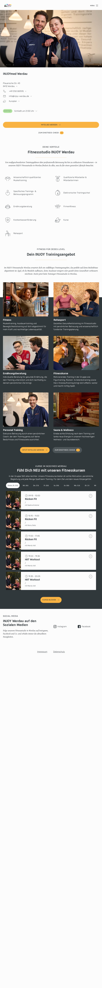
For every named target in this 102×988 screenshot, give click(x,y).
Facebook (86, 626)
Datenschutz (59, 651)
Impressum (42, 651)
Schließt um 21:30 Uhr (19, 111)
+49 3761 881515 (16, 91)
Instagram (62, 626)
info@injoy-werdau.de (19, 96)
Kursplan (13, 101)
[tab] (13, 485)
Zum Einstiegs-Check (48, 133)
